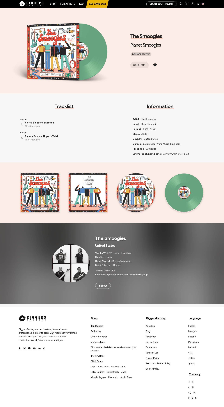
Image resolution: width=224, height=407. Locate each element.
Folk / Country (98, 372)
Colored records (99, 336)
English (191, 326)
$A (193, 387)
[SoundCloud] (39, 348)
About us (150, 326)
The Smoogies (146, 36)
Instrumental (149, 144)
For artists (67, 4)
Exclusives (96, 331)
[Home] (31, 4)
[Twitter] (24, 348)
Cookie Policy (152, 368)
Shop (53, 4)
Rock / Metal (103, 366)
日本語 (191, 358)
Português (193, 342)
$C (189, 392)
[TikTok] (44, 348)
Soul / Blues (126, 377)
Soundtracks (113, 372)
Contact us (151, 347)
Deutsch (192, 347)
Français (192, 331)
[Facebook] (19, 348)
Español (192, 336)
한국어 (191, 363)
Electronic (113, 377)
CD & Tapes (97, 361)
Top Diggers (97, 326)
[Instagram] (29, 348)
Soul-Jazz (175, 144)
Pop (93, 366)
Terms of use (152, 352)
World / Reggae (98, 377)
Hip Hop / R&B (118, 366)
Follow (103, 285)
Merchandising (98, 342)
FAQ (81, 4)
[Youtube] (34, 348)
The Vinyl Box (97, 4)
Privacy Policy (152, 358)
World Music (162, 144)
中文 (190, 352)
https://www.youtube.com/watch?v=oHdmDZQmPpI (121, 274)
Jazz (123, 372)
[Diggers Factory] (32, 317)
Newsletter (151, 336)
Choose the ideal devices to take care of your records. (113, 349)
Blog (148, 331)
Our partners (152, 342)
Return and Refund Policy (158, 363)
